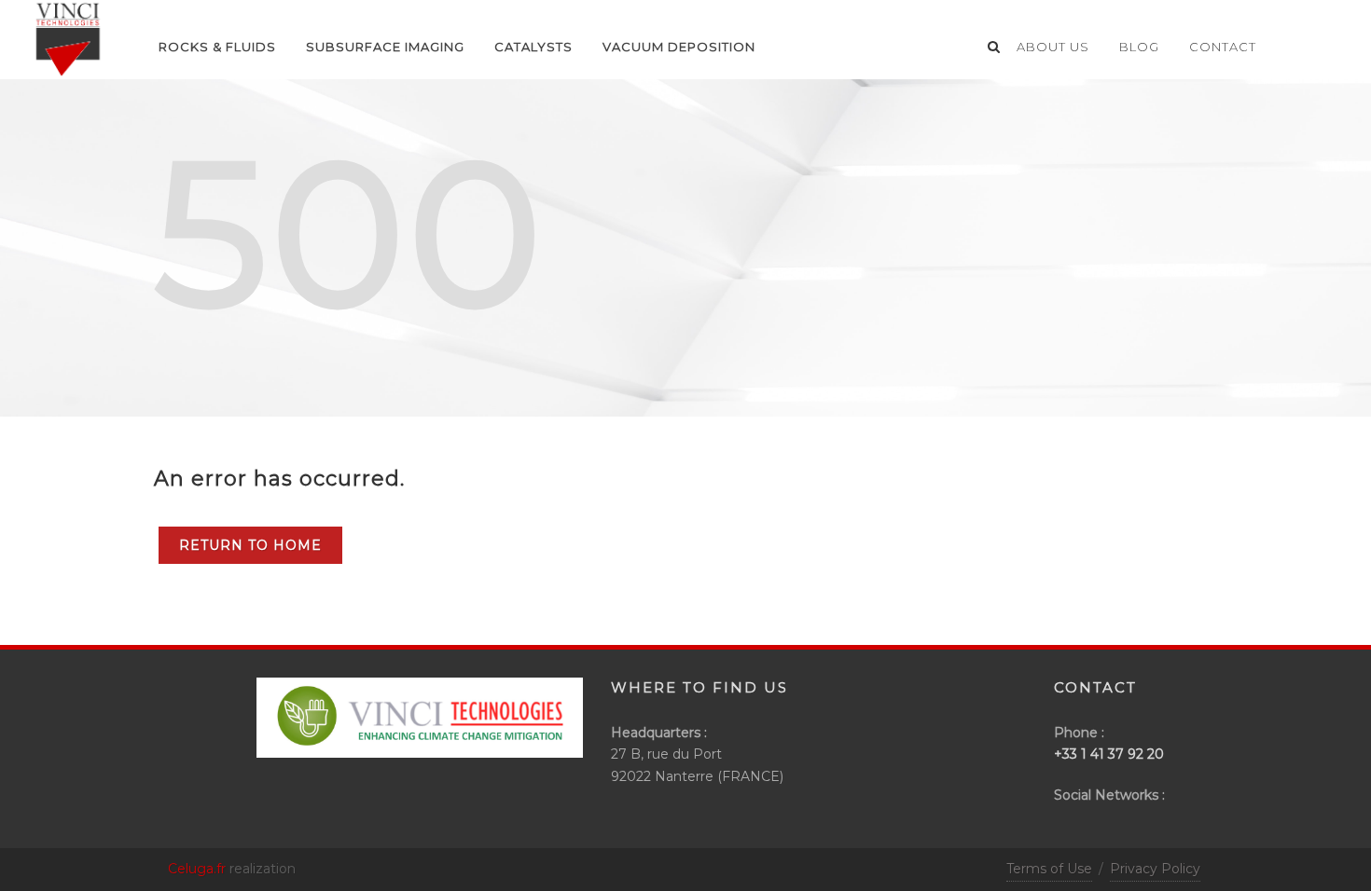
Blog (1139, 46)
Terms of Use (1049, 868)
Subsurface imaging (385, 46)
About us (1053, 46)
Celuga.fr (197, 868)
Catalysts (533, 46)
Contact (1222, 46)
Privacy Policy (1155, 868)
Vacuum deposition (678, 46)
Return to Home (250, 545)
